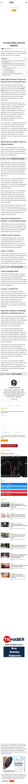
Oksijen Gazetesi (4, 744)
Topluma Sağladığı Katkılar (10, 70)
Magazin (16, 7)
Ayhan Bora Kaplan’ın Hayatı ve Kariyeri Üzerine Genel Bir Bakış (13, 61)
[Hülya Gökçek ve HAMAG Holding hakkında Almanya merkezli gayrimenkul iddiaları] (5, 555)
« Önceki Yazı (9, 405)
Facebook (8, 484)
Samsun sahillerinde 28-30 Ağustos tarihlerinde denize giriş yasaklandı (19, 506)
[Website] (16, 399)
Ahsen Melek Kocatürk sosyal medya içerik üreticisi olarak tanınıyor (18, 536)
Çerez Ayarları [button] (5, 781)
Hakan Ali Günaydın (8, 48)
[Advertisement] (14, 27)
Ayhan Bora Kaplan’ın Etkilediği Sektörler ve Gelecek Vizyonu (13, 74)
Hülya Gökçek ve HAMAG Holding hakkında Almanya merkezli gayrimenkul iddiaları (19, 556)
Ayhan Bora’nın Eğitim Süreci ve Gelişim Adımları (14, 63)
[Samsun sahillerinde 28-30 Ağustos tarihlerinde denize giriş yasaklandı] (5, 504)
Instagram (8, 491)
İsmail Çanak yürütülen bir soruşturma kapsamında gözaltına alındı (19, 525)
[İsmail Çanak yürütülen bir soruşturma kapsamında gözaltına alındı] (5, 524)
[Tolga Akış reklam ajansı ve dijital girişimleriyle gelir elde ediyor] (5, 545)
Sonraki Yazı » (18, 405)
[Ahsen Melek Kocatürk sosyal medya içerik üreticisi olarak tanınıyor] (5, 535)
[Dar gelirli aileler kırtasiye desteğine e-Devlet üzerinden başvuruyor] (5, 575)
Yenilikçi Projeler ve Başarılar (10, 67)
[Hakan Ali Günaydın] (2, 49)
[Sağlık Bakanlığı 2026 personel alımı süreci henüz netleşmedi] (5, 515)
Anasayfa (12, 7)
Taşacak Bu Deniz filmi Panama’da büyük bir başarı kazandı (19, 566)
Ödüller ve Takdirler (8, 69)
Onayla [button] (11, 781)
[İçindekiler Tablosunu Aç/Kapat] (24, 59)
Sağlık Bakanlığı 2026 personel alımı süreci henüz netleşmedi (18, 515)
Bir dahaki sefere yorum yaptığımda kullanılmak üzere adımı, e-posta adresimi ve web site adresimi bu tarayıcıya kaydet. (13, 436)
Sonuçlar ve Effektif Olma (10, 72)
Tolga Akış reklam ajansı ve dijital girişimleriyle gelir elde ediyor (19, 546)
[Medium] (14, 399)
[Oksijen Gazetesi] (14, 2)
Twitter (8, 487)
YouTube (8, 494)
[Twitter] (11, 399)
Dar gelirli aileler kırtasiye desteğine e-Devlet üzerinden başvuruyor (18, 576)
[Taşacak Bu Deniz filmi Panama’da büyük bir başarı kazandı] (5, 565)
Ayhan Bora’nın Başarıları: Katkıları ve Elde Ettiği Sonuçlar (14, 66)
